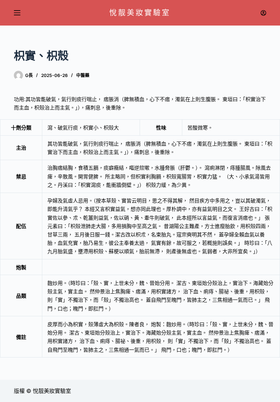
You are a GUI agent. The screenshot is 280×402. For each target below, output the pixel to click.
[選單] (17, 12)
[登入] (263, 13)
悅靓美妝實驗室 (140, 12)
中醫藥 (82, 75)
